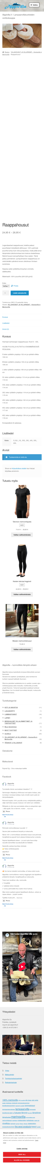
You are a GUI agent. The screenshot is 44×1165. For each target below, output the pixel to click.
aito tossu (28, 1100)
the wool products (23, 1126)
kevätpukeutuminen (8, 1106)
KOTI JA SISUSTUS (11, 707)
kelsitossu (9, 1103)
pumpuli (17, 1123)
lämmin (24, 1112)
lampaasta (33, 1109)
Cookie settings (22, 1149)
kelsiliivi (4, 1103)
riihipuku (26, 1123)
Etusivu (7, 52)
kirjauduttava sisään (19, 468)
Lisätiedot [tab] (5, 323)
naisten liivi (36, 1120)
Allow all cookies (21, 1160)
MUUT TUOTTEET (11, 730)
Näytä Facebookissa (7, 814)
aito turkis (35, 1100)
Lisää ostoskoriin (19, 293)
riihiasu (21, 1123)
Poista (16, 286)
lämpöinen (36, 1112)
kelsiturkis (15, 1103)
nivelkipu (6, 1123)
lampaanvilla (22, 1109)
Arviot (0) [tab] (5, 329)
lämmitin (30, 1113)
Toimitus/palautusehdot (13, 1078)
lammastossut (30, 1105)
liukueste (17, 1112)
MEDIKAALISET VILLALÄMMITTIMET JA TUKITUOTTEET (18, 722)
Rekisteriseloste (11, 1082)
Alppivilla (10, 783)
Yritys (7, 1070)
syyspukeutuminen (8, 1127)
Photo (8, 811)
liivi (13, 1113)
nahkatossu (30, 1120)
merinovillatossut (7, 1120)
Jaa (5, 816)
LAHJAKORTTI (10, 711)
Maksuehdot (9, 1074)
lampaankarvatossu (8, 1109)
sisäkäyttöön (32, 1123)
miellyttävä (14, 1120)
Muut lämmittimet (11, 727)
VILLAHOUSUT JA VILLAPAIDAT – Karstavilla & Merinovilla (21, 738)
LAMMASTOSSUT (11, 714)
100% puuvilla (21, 1100)
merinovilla (18, 1116)
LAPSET (7, 718)
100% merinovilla (10, 1099)
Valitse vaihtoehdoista (22, 535)
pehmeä (13, 1124)
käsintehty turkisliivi (19, 1105)
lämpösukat (6, 1117)
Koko (4, 283)
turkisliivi (39, 1127)
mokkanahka (22, 1120)
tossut (33, 1126)
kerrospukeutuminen (23, 1103)
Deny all (22, 1154)
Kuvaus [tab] (5, 317)
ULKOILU (8, 734)
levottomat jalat (7, 1113)
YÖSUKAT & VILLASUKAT (13, 743)
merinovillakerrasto (30, 1117)
